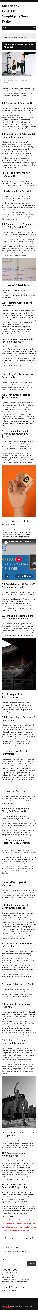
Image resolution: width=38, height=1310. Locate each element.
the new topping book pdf (10, 1275)
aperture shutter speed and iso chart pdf (15, 1279)
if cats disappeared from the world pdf (14, 1282)
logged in (16, 1251)
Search (4, 1259)
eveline (28, 80)
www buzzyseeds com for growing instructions (19, 1227)
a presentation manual (9, 1273)
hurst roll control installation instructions (18, 1220)
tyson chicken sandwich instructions (16, 1231)
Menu (6, 28)
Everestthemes (7, 1308)
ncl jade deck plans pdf (9, 1277)
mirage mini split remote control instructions (19, 1224)
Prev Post (10, 1238)
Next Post (27, 1238)
